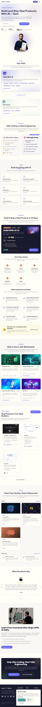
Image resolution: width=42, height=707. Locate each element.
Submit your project (35, 411)
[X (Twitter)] (8, 696)
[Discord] (14, 696)
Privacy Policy (20, 697)
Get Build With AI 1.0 (14, 674)
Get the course (33, 249)
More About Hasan (6, 647)
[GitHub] (5, 696)
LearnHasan (6, 688)
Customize (21, 703)
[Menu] (39, 2)
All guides (38, 501)
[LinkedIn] (11, 696)
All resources (37, 553)
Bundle (36, 1)
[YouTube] (2, 696)
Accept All (21, 699)
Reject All (29, 699)
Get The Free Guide (24, 23)
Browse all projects (20, 479)
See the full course (34, 329)
